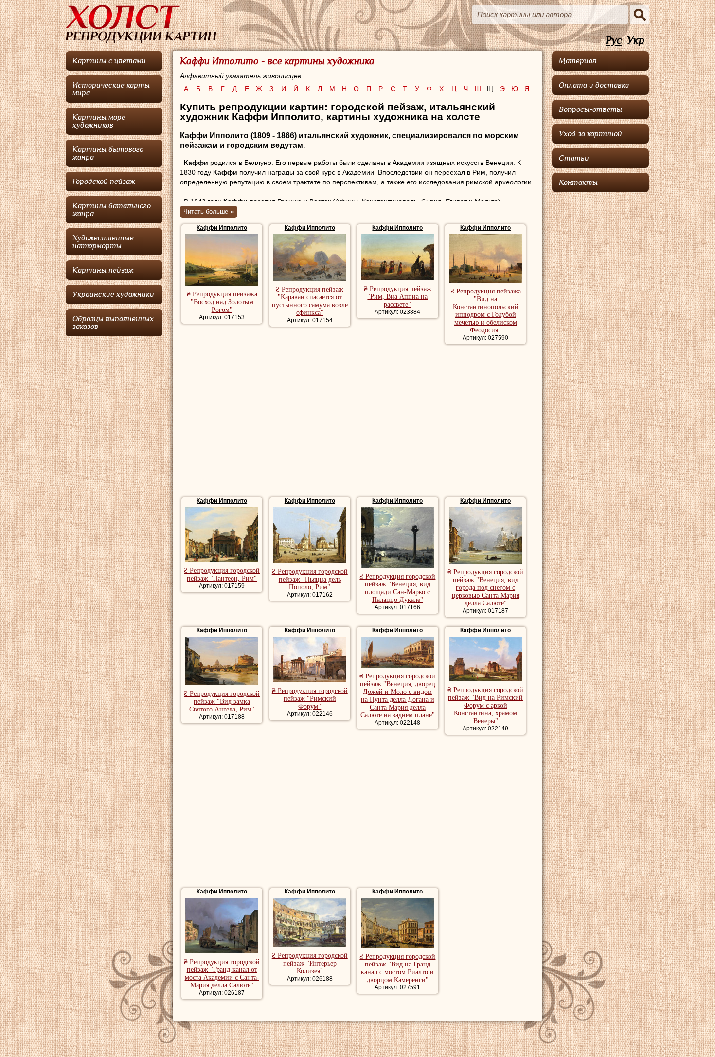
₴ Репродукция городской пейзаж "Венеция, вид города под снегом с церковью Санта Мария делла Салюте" (485, 587)
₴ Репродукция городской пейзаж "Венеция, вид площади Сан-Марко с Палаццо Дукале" (397, 588)
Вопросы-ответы (590, 109)
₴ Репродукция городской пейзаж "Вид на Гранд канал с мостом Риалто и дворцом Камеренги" (397, 968)
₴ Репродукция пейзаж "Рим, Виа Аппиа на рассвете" (397, 296)
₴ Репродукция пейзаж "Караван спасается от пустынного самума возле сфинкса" (310, 301)
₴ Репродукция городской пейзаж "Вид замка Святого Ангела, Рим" (222, 701)
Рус (614, 40)
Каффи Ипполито (222, 227)
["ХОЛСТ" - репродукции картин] (141, 24)
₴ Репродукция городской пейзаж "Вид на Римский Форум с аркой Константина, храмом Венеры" (485, 705)
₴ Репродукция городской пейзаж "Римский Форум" (310, 698)
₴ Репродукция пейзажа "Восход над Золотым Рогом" (222, 302)
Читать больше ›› (208, 211)
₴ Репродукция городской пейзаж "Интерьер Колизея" (310, 963)
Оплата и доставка (594, 85)
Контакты (578, 182)
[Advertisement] (357, 422)
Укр (635, 40)
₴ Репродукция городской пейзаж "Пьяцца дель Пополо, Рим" (310, 579)
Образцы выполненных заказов (113, 322)
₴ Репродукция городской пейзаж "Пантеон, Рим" (222, 574)
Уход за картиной (590, 134)
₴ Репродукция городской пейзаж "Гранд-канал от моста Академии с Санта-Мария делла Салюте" (222, 973)
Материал (578, 61)
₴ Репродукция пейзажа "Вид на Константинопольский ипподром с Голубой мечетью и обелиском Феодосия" (485, 311)
